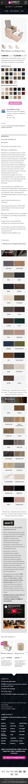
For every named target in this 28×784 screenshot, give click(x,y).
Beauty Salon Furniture (13, 126)
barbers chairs (18, 580)
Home (6, 11)
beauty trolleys (8, 582)
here (5, 217)
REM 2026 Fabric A (6, 66)
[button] (2, 2)
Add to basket (15, 103)
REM (22, 11)
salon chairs (13, 578)
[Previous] (3, 30)
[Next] (24, 30)
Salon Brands (14, 11)
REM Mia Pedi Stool (19, 653)
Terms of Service (6, 709)
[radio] (2, 69)
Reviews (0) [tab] (4, 142)
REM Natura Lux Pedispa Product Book (14, 244)
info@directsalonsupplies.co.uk (19, 694)
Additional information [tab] (8, 139)
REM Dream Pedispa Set (7, 653)
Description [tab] (4, 136)
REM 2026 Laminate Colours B (9, 85)
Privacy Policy (5, 707)
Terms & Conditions (9, 779)
